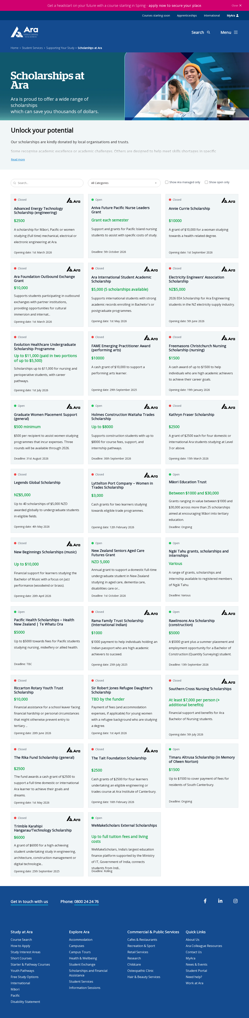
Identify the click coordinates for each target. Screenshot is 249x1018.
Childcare (134, 964)
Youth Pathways (22, 971)
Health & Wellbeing (83, 958)
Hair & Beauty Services (143, 977)
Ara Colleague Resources (204, 946)
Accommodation (80, 939)
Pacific (15, 995)
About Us (192, 939)
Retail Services (137, 952)
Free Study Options (25, 977)
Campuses (76, 946)
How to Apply (20, 946)
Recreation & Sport (141, 946)
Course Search (21, 939)
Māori (15, 989)
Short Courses (21, 958)
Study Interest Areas (25, 952)
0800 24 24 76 (86, 901)
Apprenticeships (187, 15)
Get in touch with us (29, 901)
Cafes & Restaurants (142, 939)
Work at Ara (194, 983)
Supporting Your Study (60, 48)
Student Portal (196, 971)
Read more (18, 159)
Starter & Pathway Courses (30, 964)
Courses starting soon (156, 15)
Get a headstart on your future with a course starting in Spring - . (124, 5)
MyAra (231, 15)
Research (134, 958)
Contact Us (194, 952)
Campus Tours (80, 952)
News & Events (196, 964)
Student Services (32, 48)
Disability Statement (25, 1002)
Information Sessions (84, 988)
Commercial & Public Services (153, 931)
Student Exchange (82, 964)
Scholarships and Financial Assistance (88, 973)
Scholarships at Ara (90, 48)
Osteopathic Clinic (140, 971)
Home (14, 48)
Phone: (66, 901)
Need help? (194, 977)
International (212, 15)
